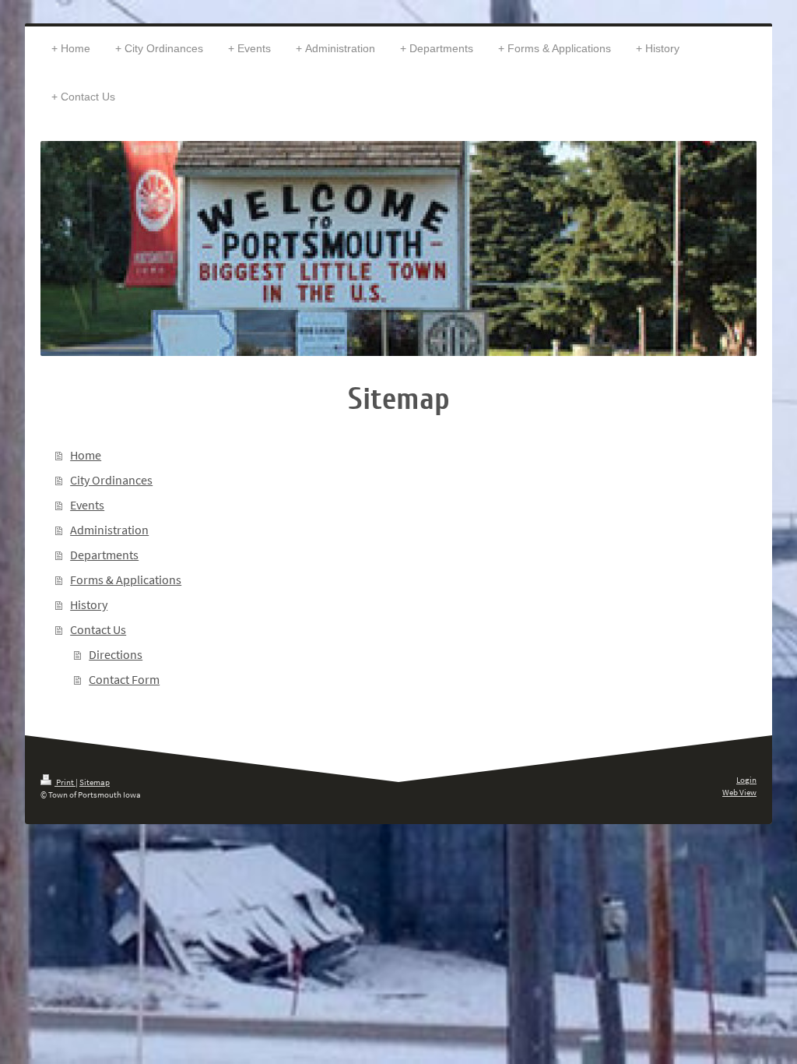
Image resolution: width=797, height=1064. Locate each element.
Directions (115, 654)
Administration (109, 529)
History (88, 604)
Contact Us (98, 629)
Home (85, 455)
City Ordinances (111, 480)
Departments (104, 554)
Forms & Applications (125, 579)
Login (746, 779)
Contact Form (124, 679)
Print (64, 782)
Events (87, 505)
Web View (739, 792)
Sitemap (94, 782)
